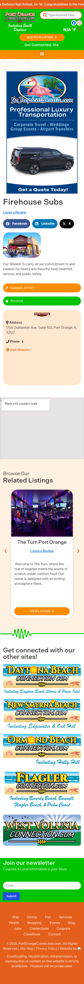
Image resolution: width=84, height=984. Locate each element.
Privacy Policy (46, 949)
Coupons (63, 929)
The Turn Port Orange (42, 542)
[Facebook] (73, 23)
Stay (15, 917)
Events (55, 923)
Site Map (26, 949)
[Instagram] (79, 23)
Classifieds (31, 934)
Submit (11, 896)
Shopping (34, 923)
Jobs (17, 929)
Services (65, 917)
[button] (42, 53)
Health (14, 923)
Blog (71, 923)
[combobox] (61, 15)
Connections (39, 929)
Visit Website (19, 350)
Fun (48, 917)
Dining (32, 917)
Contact (54, 934)
